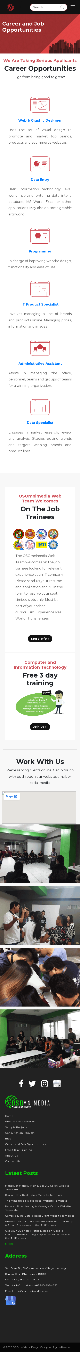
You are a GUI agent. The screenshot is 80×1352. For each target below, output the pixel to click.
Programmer (40, 251)
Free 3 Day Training (18, 1149)
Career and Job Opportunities (25, 1144)
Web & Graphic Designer (40, 120)
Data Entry (40, 180)
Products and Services (20, 1121)
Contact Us (12, 1161)
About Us (11, 1155)
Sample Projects (16, 1127)
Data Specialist (40, 423)
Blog (8, 1138)
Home (9, 1115)
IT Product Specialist (40, 304)
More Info (39, 639)
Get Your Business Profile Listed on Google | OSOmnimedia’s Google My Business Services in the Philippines (38, 1234)
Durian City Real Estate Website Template (34, 1194)
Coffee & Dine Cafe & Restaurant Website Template (39, 1215)
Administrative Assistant (40, 364)
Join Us (39, 727)
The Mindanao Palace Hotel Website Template (36, 1200)
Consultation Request (20, 1132)
